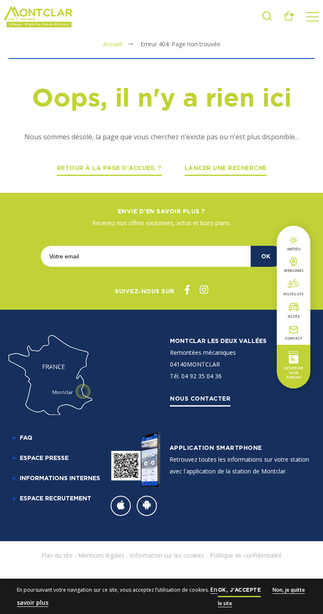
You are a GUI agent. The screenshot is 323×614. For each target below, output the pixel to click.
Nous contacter (200, 398)
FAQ (26, 437)
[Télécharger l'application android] (147, 506)
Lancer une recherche (226, 168)
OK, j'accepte (239, 590)
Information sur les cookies (167, 555)
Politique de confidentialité (246, 555)
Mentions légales (101, 555)
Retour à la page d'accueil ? (109, 168)
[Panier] (289, 18)
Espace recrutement (55, 498)
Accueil (112, 44)
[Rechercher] (267, 18)
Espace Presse (44, 458)
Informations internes (60, 478)
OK (265, 256)
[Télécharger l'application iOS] (121, 506)
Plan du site (57, 555)
